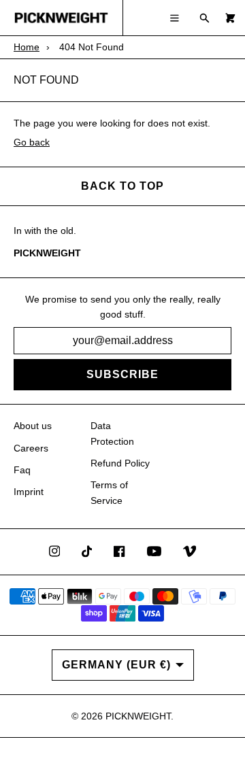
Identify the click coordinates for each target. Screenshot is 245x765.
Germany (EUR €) (116, 664)
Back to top (122, 186)
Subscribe (122, 374)
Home (26, 46)
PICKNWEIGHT (138, 716)
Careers (31, 448)
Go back (32, 142)
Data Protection (112, 433)
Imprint (29, 491)
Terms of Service (109, 492)
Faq (22, 469)
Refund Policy (120, 463)
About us (33, 425)
